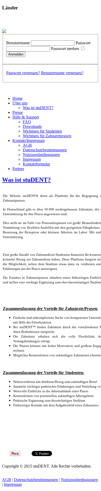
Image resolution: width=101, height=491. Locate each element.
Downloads (32, 126)
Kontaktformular (36, 164)
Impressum (32, 159)
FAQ (27, 122)
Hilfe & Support (25, 117)
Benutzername (18, 43)
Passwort (83, 43)
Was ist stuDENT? (38, 107)
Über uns (19, 103)
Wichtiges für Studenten (42, 131)
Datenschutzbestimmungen (45, 150)
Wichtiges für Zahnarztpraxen (47, 136)
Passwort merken (65, 48)
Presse (17, 112)
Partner (18, 168)
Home (17, 98)
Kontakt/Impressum (28, 140)
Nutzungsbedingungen (41, 154)
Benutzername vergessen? (62, 73)
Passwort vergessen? (23, 73)
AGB (27, 145)
